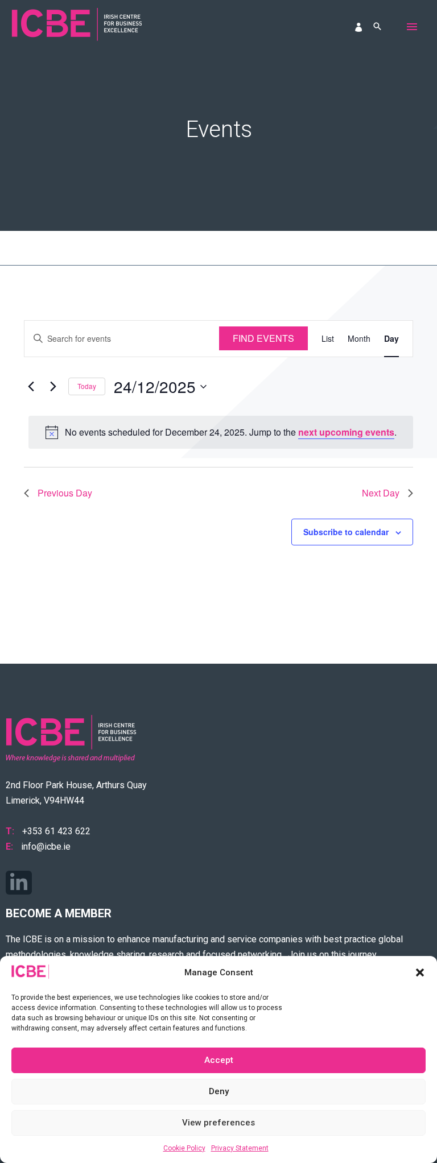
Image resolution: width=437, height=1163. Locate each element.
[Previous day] (31, 387)
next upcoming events (346, 431)
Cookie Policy (184, 1148)
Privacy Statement (240, 1148)
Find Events (263, 338)
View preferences (218, 1123)
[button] (420, 972)
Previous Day (65, 492)
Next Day (380, 492)
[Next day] (53, 387)
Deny (219, 1091)
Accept (218, 1060)
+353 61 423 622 (56, 831)
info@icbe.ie (46, 846)
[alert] (220, 432)
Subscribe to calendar (346, 531)
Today (86, 386)
